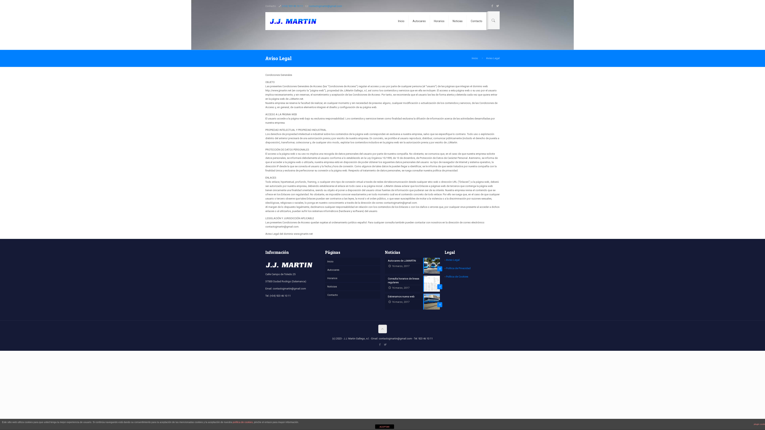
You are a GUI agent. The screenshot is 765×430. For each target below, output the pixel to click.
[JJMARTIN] (293, 21)
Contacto (332, 294)
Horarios (332, 278)
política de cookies (243, 422)
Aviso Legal (453, 259)
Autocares (333, 269)
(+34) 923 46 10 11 (292, 6)
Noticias (332, 286)
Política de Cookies (457, 276)
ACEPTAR (384, 427)
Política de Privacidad (458, 268)
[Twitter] (497, 6)
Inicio (475, 58)
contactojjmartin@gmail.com (325, 6)
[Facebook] (492, 6)
